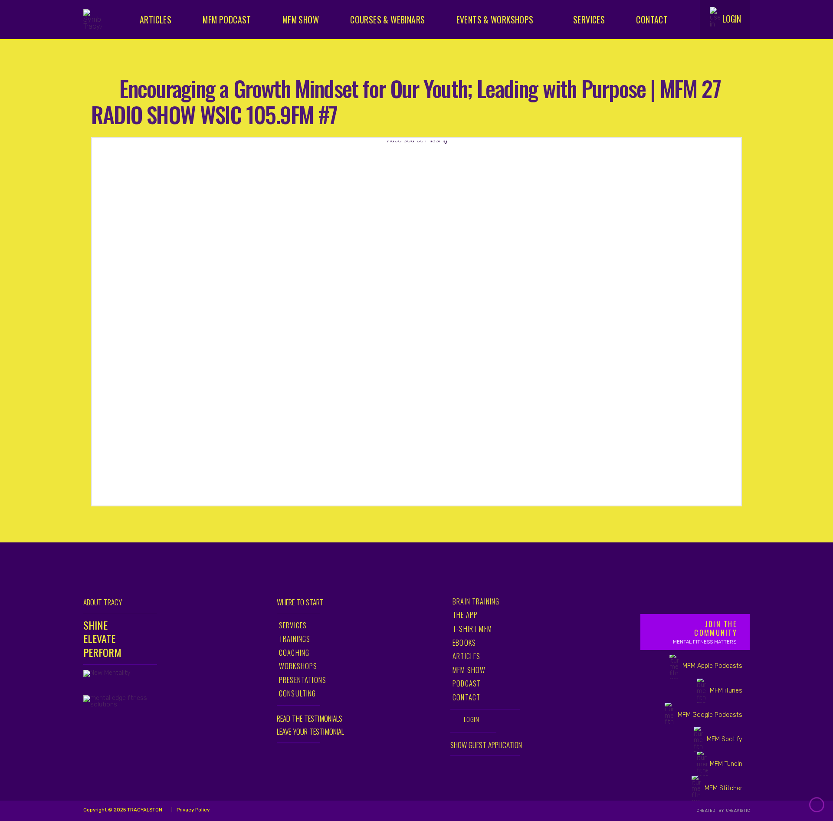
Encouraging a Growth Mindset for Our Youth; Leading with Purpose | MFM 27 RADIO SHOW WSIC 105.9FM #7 (406, 101)
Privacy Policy (192, 810)
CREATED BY (711, 810)
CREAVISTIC (737, 810)
